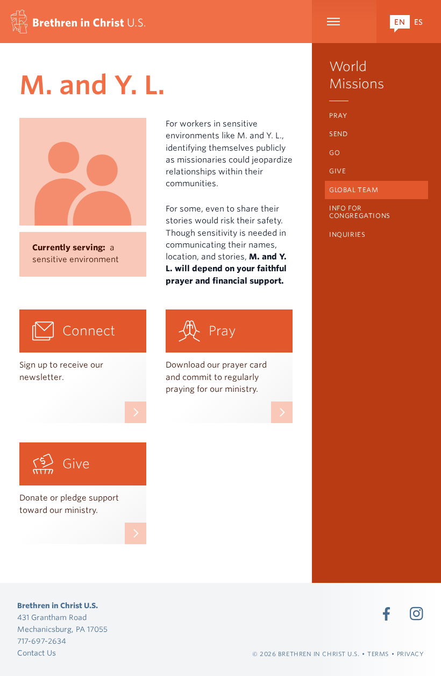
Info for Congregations (359, 212)
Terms (378, 654)
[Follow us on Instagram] (417, 614)
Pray (338, 115)
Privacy (410, 654)
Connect (88, 331)
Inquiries (347, 234)
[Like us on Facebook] (387, 614)
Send (338, 134)
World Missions (356, 75)
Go (334, 153)
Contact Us (36, 653)
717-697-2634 (41, 641)
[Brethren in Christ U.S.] (78, 21)
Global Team (354, 190)
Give (337, 171)
